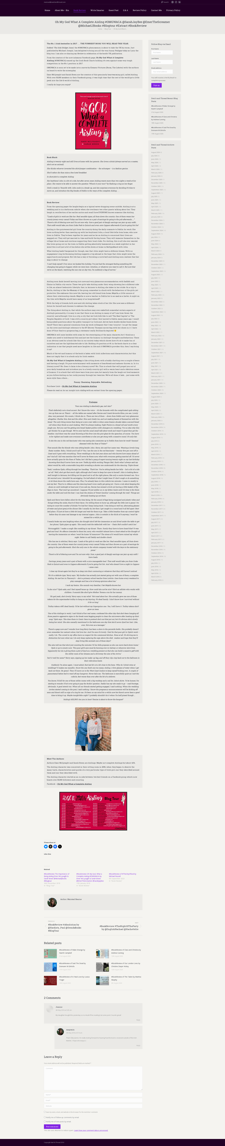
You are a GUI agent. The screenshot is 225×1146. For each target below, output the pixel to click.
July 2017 (154, 522)
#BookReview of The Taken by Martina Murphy (126, 978)
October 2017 (156, 512)
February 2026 (156, 173)
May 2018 (154, 488)
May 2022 (154, 325)
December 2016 (156, 546)
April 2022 (154, 329)
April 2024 (154, 247)
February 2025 (156, 213)
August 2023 (155, 274)
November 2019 (156, 427)
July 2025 (154, 196)
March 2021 (155, 373)
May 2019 (154, 448)
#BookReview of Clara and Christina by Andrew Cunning (126, 951)
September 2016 (157, 556)
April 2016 (154, 573)
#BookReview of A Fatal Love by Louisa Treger (74, 978)
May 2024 (154, 244)
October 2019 (156, 431)
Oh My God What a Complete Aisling (74, 784)
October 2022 (156, 308)
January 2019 (155, 461)
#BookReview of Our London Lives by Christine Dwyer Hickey (125, 964)
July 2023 (154, 278)
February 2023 (156, 295)
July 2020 (154, 400)
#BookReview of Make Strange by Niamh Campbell (72, 951)
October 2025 (156, 186)
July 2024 (154, 237)
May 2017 (154, 529)
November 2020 (156, 387)
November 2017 (156, 509)
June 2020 (154, 403)
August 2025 (155, 193)
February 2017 (156, 539)
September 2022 (157, 312)
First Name (155, 49)
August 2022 (155, 315)
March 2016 (155, 577)
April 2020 (154, 410)
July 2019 (154, 441)
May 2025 (154, 203)
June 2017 (154, 526)
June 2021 (154, 363)
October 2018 (156, 471)
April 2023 (154, 288)
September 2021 (157, 353)
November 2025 (156, 183)
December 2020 (156, 383)
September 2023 (157, 271)
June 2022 (154, 322)
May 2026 (154, 162)
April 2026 (154, 166)
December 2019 (156, 424)
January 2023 (155, 298)
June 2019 (154, 444)
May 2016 (154, 570)
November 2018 (156, 468)
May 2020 (154, 407)
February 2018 (156, 499)
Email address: (156, 68)
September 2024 (157, 230)
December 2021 (156, 342)
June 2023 (154, 281)
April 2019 (154, 451)
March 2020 (155, 414)
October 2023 (156, 268)
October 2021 (156, 349)
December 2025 (156, 179)
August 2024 (155, 234)
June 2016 (154, 566)
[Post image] (50, 953)
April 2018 (154, 492)
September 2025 (157, 190)
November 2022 (156, 305)
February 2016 (156, 580)
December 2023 (156, 261)
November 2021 (156, 346)
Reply (138, 1020)
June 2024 (154, 241)
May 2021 (154, 366)
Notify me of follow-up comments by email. (62, 1117)
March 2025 (155, 210)
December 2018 (156, 465)
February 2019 (156, 458)
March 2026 (155, 169)
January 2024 (155, 258)
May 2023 (154, 285)
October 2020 (156, 390)
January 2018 (155, 502)
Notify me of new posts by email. (58, 1121)
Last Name (155, 58)
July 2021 (154, 359)
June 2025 (154, 200)
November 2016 (156, 549)
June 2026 (154, 159)
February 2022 (156, 336)
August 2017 (155, 519)
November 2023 (156, 264)
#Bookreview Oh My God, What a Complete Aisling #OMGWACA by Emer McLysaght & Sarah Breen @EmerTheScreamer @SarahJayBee (90, 877)
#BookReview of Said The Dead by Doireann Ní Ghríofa (72, 964)
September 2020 (157, 393)
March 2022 (155, 332)
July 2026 (154, 156)
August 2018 (155, 478)
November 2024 (156, 224)
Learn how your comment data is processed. (91, 1130)
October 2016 (156, 553)
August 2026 (155, 152)
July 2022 (154, 319)
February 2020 (156, 417)
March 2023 (155, 291)
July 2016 (154, 563)
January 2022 (155, 339)
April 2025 (154, 207)
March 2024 (155, 251)
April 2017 (154, 532)
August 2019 (155, 437)
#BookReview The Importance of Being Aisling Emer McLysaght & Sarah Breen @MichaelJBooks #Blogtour (56, 877)
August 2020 (155, 397)
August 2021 (155, 356)
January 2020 (155, 420)
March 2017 (155, 536)
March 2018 (155, 495)
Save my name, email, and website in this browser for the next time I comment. (72, 1112)
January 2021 (155, 380)
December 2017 (156, 505)
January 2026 (155, 176)
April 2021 (154, 370)
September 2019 (157, 434)
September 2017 (157, 516)
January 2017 (155, 543)
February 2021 (156, 376)
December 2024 (156, 220)
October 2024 (156, 227)
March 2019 (155, 454)
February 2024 (156, 254)
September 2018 (157, 475)
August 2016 (155, 560)
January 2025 (155, 217)
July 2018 (154, 482)
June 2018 (154, 485)
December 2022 (156, 302)
